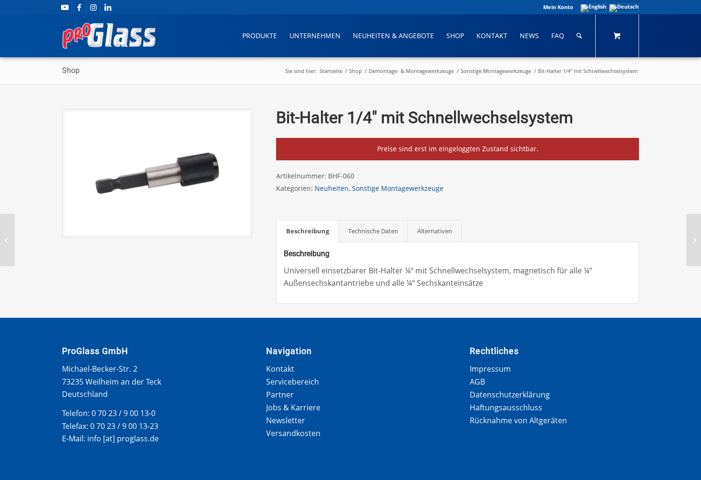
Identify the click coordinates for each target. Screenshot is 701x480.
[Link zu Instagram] (93, 7)
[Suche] (579, 35)
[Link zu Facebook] (79, 7)
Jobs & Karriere (293, 407)
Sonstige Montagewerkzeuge (397, 188)
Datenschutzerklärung (510, 394)
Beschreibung (307, 231)
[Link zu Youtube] (65, 7)
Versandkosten (293, 433)
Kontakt (280, 369)
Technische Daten (373, 231)
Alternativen (434, 231)
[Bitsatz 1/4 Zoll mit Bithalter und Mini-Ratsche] (693, 240)
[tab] (307, 231)
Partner (280, 394)
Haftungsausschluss (506, 407)
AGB (477, 381)
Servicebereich (292, 381)
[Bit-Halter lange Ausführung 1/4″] (7, 240)
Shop (71, 70)
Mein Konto (558, 6)
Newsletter (285, 420)
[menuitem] (555, 7)
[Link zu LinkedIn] (108, 7)
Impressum (490, 369)
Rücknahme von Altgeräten (518, 420)
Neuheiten (332, 188)
